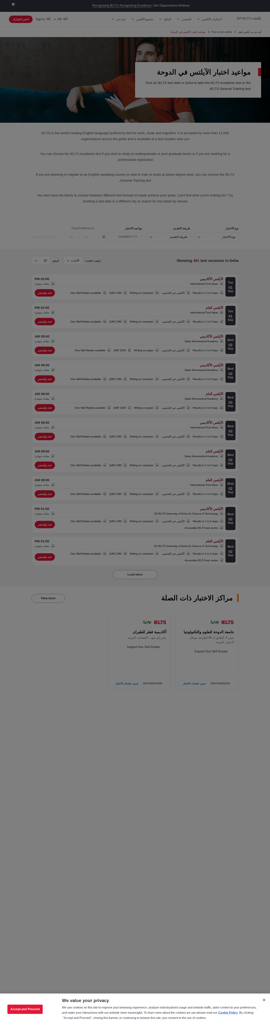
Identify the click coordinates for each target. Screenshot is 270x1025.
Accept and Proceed (25, 1009)
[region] (135, 1009)
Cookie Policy (228, 1012)
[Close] (264, 1000)
